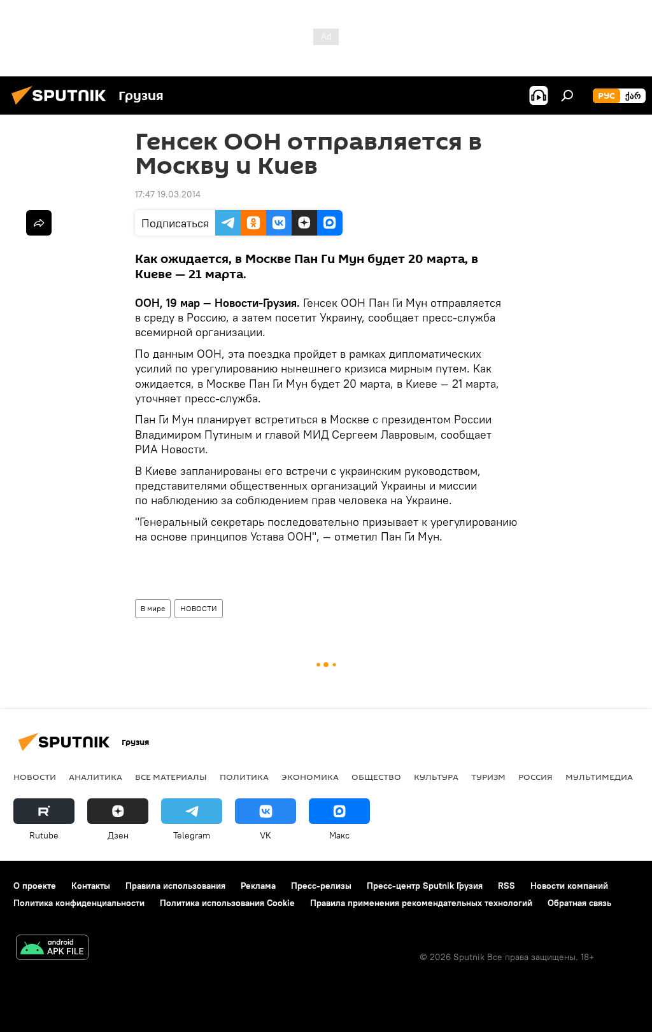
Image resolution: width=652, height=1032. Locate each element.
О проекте (34, 885)
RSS (506, 885)
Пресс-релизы (321, 885)
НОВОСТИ (198, 608)
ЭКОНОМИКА (310, 776)
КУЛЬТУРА (436, 776)
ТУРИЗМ (488, 776)
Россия (535, 776)
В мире (153, 608)
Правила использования (175, 885)
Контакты (90, 885)
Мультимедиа (599, 776)
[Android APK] (52, 949)
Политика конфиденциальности (79, 902)
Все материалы (171, 776)
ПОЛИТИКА (244, 776)
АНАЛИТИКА (95, 776)
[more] (39, 223)
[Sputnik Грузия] (62, 106)
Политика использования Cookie (227, 902)
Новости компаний (569, 885)
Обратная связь (579, 902)
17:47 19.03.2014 (168, 194)
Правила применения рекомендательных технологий (421, 902)
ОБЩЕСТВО (376, 776)
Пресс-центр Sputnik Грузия (425, 885)
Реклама (258, 885)
